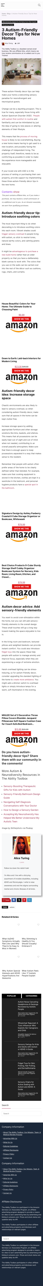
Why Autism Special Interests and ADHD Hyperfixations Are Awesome (11, 974)
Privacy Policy (8, 1154)
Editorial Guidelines (10, 1146)
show (16, 191)
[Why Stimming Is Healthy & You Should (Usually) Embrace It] (31, 924)
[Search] (39, 5)
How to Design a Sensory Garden (21, 810)
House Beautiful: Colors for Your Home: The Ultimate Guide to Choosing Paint (18, 306)
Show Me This (21, 319)
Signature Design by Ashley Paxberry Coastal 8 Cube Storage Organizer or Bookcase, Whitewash (21, 516)
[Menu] (3, 5)
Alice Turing (8, 43)
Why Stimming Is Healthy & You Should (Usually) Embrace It (29, 942)
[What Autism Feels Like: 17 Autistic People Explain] (31, 956)
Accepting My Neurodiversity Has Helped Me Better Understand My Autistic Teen (21, 818)
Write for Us (7, 1142)
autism (12, 907)
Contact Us (7, 1158)
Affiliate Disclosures (10, 1150)
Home (4, 13)
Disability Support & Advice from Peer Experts (27, 1034)
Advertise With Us (10, 1138)
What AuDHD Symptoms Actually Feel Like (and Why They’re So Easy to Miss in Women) (11, 944)
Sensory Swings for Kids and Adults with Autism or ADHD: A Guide (28, 1046)
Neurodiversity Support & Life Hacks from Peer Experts (20, 22)
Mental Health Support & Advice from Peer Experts (26, 1072)
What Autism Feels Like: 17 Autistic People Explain (30, 973)
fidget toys (7, 652)
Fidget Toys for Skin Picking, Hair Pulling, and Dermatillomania (26, 1065)
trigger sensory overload (13, 234)
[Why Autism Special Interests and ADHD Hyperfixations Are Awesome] (11, 956)
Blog (8, 13)
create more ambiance (23, 679)
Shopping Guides (8, 25)
